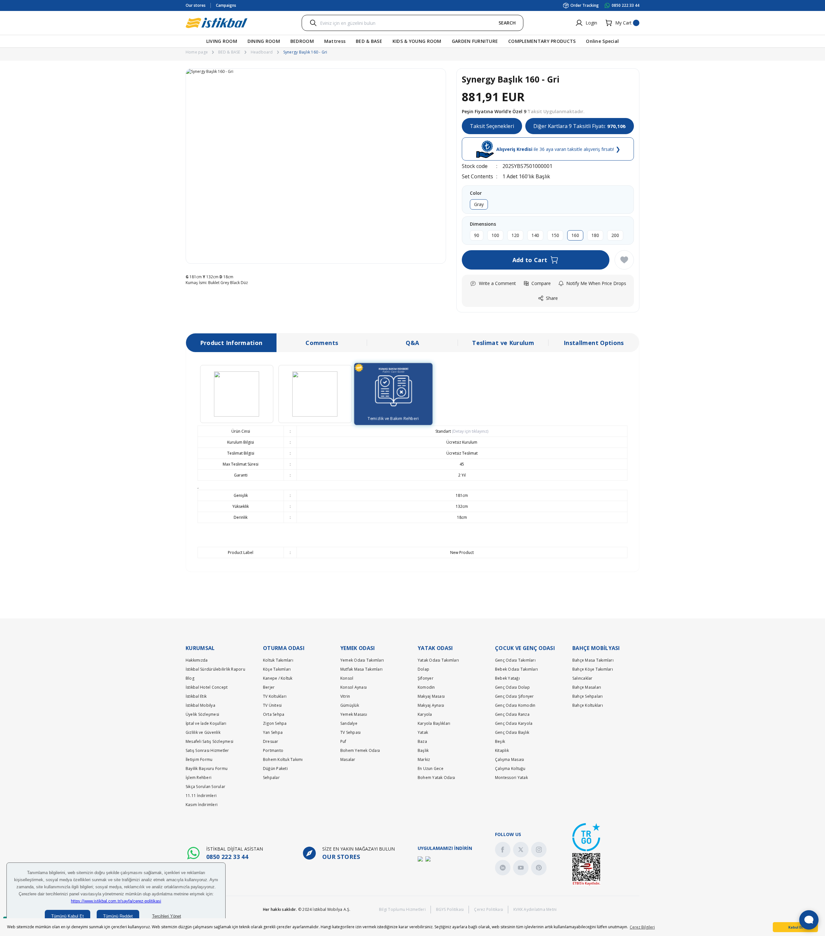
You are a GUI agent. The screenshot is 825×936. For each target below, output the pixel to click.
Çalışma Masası (509, 759)
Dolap (423, 669)
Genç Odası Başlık (512, 732)
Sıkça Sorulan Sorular (205, 786)
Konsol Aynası (353, 687)
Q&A (412, 343)
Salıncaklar (582, 678)
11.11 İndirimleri (201, 795)
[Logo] (217, 23)
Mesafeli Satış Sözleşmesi (209, 741)
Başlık (423, 750)
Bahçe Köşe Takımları (592, 669)
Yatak (423, 732)
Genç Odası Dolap (512, 687)
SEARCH (507, 23)
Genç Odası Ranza (512, 714)
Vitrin (345, 696)
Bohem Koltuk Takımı (283, 759)
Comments (322, 343)
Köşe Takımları (277, 669)
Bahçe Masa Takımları (593, 660)
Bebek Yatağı (507, 678)
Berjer (269, 687)
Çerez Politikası (488, 909)
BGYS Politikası (450, 909)
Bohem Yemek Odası (360, 750)
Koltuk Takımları (278, 660)
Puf (343, 741)
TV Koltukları (274, 696)
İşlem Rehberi (198, 777)
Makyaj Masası (431, 696)
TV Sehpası (350, 732)
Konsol (346, 678)
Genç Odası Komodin (515, 705)
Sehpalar (271, 777)
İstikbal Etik (196, 696)
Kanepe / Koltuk (278, 678)
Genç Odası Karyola (513, 723)
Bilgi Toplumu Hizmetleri (402, 909)
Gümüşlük (349, 705)
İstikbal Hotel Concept (207, 687)
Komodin (426, 687)
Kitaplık (502, 750)
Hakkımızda (197, 660)
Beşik (500, 741)
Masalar (347, 759)
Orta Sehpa (273, 714)
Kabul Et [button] (795, 927)
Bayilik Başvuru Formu (207, 768)
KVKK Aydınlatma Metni (535, 909)
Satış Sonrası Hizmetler (207, 750)
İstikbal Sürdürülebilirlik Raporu (215, 669)
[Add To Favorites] (624, 260)
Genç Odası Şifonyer (514, 696)
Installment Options (594, 343)
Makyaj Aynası (431, 705)
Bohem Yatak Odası (436, 777)
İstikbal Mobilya (200, 705)
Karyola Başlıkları (434, 723)
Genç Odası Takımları (515, 660)
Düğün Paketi (275, 768)
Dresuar (270, 741)
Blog (190, 678)
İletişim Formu (199, 759)
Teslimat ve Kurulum (503, 343)
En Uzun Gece (430, 768)
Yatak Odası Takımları (438, 660)
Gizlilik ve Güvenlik (203, 732)
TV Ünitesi (272, 705)
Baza (422, 741)
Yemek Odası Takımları (362, 660)
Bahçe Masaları (586, 687)
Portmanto (273, 750)
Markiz (424, 759)
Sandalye (348, 723)
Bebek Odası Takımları (516, 669)
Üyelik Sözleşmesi (202, 714)
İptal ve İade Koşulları (206, 723)
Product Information (231, 343)
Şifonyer (425, 678)
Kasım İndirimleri (202, 804)
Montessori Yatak (511, 777)
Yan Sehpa (273, 732)
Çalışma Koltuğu (510, 768)
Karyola (425, 714)
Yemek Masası (353, 714)
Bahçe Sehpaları (587, 696)
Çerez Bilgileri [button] (642, 927)
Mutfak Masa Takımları (361, 669)
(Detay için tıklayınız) (469, 431)
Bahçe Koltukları (587, 705)
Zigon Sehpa (275, 723)
